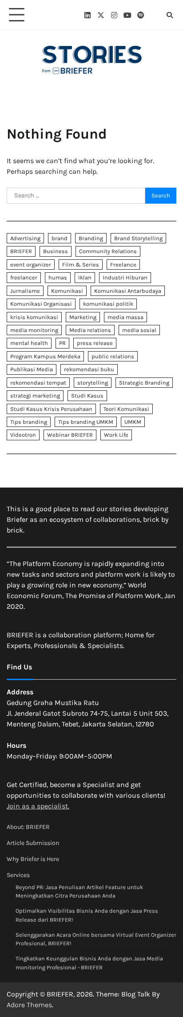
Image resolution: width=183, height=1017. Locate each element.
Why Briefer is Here (33, 859)
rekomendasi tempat (38, 382)
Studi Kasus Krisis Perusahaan (51, 409)
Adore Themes (29, 1005)
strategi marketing (35, 395)
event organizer (30, 264)
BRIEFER (21, 251)
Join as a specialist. (38, 806)
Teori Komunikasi (126, 409)
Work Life (116, 434)
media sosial (139, 330)
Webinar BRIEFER (70, 434)
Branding (91, 238)
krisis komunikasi (34, 317)
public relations (113, 356)
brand (60, 238)
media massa (125, 317)
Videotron (23, 434)
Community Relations (108, 251)
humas (57, 277)
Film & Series (80, 264)
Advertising (25, 238)
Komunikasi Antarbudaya (127, 290)
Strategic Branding (144, 382)
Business (55, 251)
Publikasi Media (31, 369)
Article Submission (33, 843)
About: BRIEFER (28, 827)
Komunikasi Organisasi (41, 303)
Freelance (123, 264)
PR (62, 343)
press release (95, 343)
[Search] (169, 15)
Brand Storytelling (138, 238)
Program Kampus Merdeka (45, 356)
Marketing (82, 317)
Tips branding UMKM (85, 421)
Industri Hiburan (125, 277)
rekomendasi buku (89, 369)
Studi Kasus (87, 395)
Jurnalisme (25, 290)
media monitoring (34, 330)
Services (18, 875)
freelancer (23, 277)
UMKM (132, 421)
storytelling (92, 382)
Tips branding (28, 421)
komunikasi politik (108, 303)
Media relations (90, 330)
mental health (29, 343)
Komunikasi (67, 290)
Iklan (85, 277)
